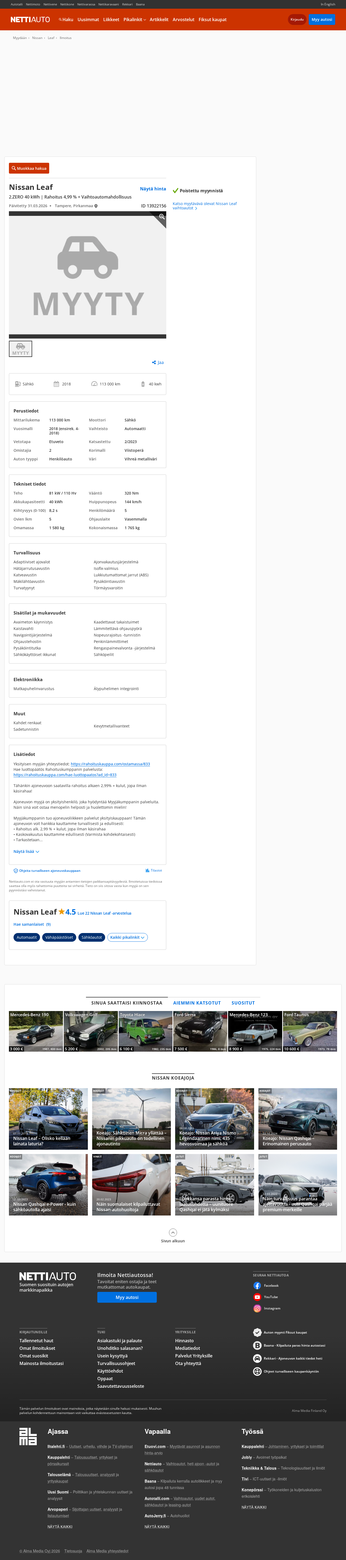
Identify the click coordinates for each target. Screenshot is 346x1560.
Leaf (51, 38)
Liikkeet (111, 19)
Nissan (37, 38)
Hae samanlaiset (32, 924)
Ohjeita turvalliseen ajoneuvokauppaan (50, 870)
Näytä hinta (153, 189)
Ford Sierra (200, 1031)
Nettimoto (33, 4)
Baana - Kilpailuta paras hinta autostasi (294, 1345)
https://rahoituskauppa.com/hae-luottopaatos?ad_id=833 (65, 774)
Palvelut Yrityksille (193, 1355)
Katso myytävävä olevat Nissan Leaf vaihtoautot (205, 206)
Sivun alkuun (173, 1240)
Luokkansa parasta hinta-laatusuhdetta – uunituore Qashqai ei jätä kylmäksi (214, 1185)
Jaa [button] (161, 362)
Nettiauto (30, 19)
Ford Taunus (310, 1031)
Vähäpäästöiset (59, 937)
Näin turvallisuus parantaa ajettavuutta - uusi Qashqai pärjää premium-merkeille (297, 1185)
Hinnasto (184, 1340)
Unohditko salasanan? (120, 1348)
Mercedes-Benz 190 (36, 1031)
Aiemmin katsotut (197, 1003)
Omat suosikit (33, 1355)
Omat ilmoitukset (37, 1348)
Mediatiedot (187, 1348)
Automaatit (27, 937)
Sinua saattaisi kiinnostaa (126, 1003)
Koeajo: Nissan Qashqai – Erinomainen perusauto (297, 1119)
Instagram (272, 1308)
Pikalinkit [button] (133, 19)
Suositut (243, 1003)
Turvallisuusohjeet (116, 1363)
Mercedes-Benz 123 (255, 1031)
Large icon (157, 220)
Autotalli (17, 4)
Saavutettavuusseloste (120, 1386)
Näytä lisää (24, 851)
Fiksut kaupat (213, 19)
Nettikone (67, 4)
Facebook (271, 1285)
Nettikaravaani (108, 4)
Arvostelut (183, 19)
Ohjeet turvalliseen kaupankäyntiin (291, 1371)
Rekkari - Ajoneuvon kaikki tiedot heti (293, 1358)
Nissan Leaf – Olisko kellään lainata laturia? (48, 1119)
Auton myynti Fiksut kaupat (285, 1332)
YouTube (271, 1297)
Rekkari (127, 4)
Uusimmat (88, 19)
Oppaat (105, 1378)
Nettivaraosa (86, 4)
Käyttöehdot (110, 1371)
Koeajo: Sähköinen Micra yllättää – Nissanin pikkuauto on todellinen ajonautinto (131, 1119)
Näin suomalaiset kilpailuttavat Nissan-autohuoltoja (131, 1185)
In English (328, 4)
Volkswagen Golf (91, 1031)
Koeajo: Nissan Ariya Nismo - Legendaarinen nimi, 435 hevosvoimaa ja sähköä (214, 1119)
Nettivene (50, 4)
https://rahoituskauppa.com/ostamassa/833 (110, 763)
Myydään (20, 38)
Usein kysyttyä (112, 1355)
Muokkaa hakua (31, 168)
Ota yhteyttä (188, 1363)
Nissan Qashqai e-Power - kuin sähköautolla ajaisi (48, 1185)
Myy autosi (322, 19)
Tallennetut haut (36, 1340)
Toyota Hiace (146, 1031)
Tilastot (156, 870)
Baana (140, 4)
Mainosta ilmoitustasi (41, 1363)
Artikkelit (159, 19)
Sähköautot (92, 937)
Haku (67, 19)
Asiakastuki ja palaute (119, 1340)
